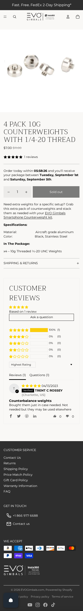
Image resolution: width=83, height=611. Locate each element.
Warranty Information (20, 486)
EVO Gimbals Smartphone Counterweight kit (35, 215)
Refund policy (19, 596)
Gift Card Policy (16, 480)
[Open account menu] (68, 17)
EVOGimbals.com (32, 589)
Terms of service (62, 596)
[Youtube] (30, 604)
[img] (32, 386)
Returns (10, 463)
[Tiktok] (53, 604)
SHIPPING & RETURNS (21, 263)
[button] (19, 330)
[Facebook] (45, 604)
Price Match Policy (18, 475)
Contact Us (12, 458)
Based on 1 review (23, 312)
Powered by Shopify (59, 589)
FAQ (7, 491)
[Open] (10, 600)
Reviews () (17, 375)
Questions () (39, 375)
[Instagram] (37, 604)
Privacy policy (40, 596)
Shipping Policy (16, 469)
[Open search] (14, 17)
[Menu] (5, 17)
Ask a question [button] (41, 317)
